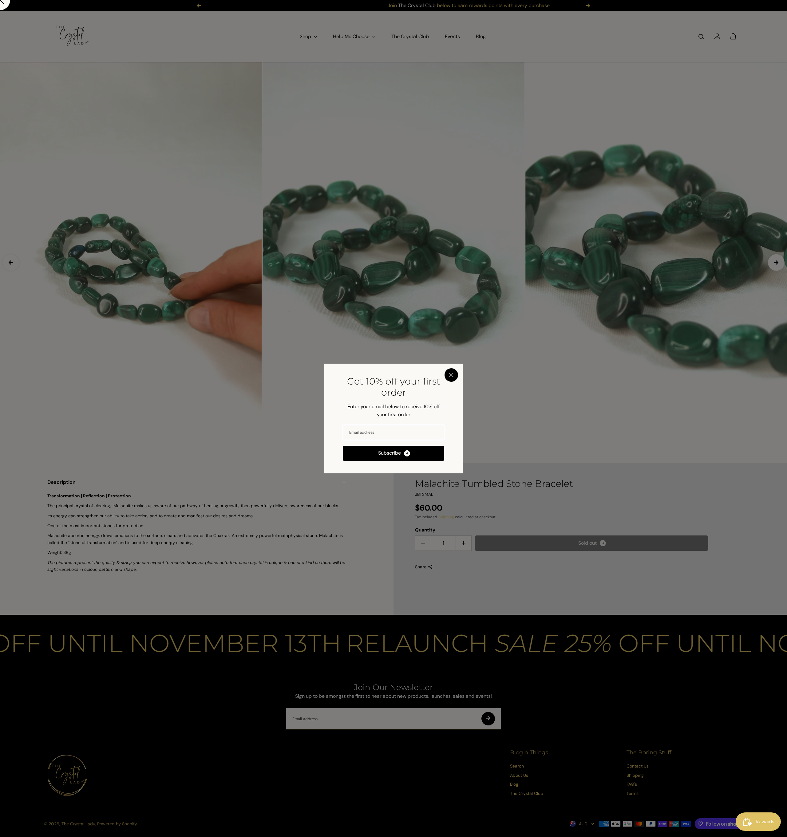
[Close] (451, 375)
